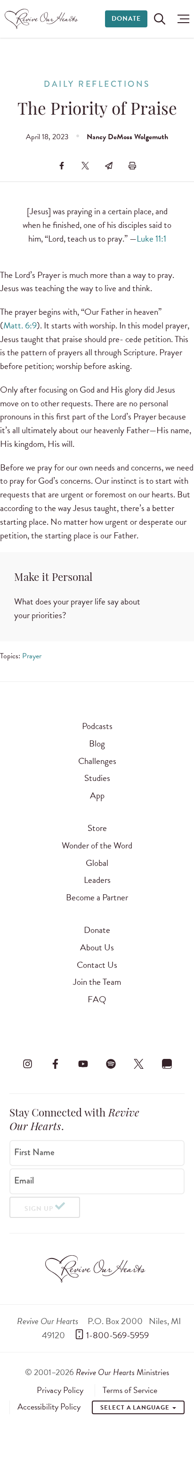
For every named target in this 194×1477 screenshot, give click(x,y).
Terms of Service (130, 1390)
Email (24, 1181)
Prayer (31, 656)
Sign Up (38, 1209)
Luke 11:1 (151, 238)
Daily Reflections (97, 84)
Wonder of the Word (97, 845)
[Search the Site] (159, 19)
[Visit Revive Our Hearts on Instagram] (27, 1064)
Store (97, 828)
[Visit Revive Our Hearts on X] (139, 1064)
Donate (126, 19)
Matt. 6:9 (20, 325)
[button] (181, 19)
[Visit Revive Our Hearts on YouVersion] (166, 1064)
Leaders (97, 880)
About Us (97, 947)
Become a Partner (97, 897)
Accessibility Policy (49, 1407)
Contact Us (97, 965)
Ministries (122, 1372)
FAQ (97, 999)
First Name (34, 1152)
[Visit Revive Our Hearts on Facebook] (55, 1064)
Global (97, 863)
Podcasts (97, 726)
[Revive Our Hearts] (43, 19)
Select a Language (135, 1407)
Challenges (97, 761)
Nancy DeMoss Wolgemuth (127, 137)
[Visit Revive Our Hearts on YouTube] (83, 1064)
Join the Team (97, 982)
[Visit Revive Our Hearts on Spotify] (111, 1064)
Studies (97, 778)
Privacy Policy (60, 1390)
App (97, 795)
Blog (97, 743)
